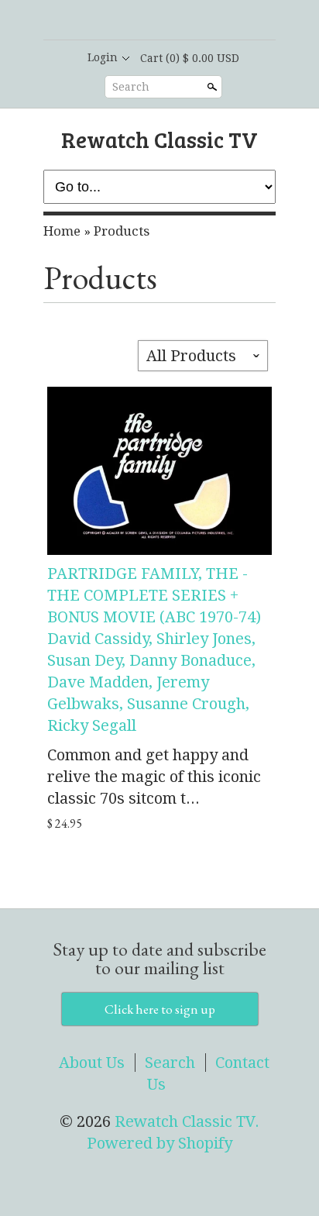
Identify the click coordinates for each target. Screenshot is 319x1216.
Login (102, 57)
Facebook (145, 21)
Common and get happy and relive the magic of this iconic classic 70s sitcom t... (154, 777)
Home (62, 231)
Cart (189, 58)
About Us (92, 1062)
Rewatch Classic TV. (187, 1121)
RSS (119, 21)
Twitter (172, 21)
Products (121, 231)
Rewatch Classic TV (159, 139)
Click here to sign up (160, 1009)
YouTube (198, 21)
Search (130, 87)
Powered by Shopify (159, 1143)
